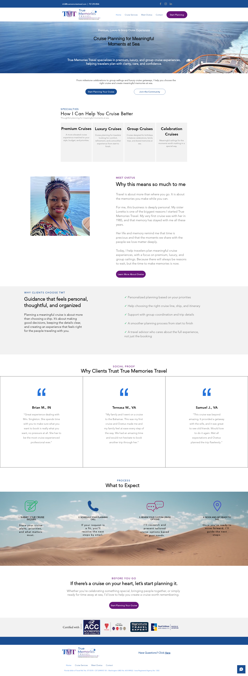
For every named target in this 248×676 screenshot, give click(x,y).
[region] (76, 142)
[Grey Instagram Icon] (165, 3)
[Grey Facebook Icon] (160, 3)
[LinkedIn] (170, 3)
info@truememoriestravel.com (74, 4)
